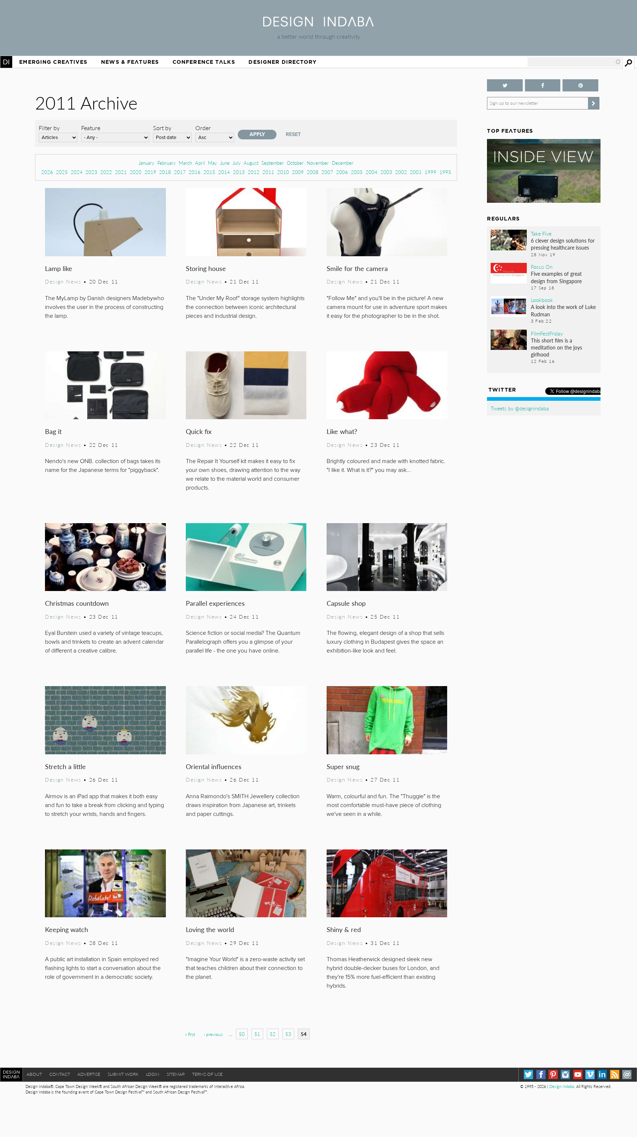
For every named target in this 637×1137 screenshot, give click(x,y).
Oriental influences (213, 766)
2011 (268, 171)
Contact (59, 1074)
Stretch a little (65, 766)
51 (257, 1033)
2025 (62, 171)
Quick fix (199, 431)
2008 (312, 171)
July (237, 162)
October (295, 162)
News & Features (130, 62)
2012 (254, 171)
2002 (401, 171)
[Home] (318, 24)
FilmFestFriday (547, 333)
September (272, 162)
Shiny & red (344, 929)
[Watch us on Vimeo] (590, 1074)
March (185, 162)
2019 (150, 171)
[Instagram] (565, 1074)
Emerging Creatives (53, 62)
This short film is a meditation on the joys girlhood (556, 347)
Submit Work (123, 1074)
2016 (195, 171)
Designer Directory (282, 62)
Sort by (162, 128)
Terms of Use (207, 1074)
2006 (342, 171)
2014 (224, 171)
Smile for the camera (357, 268)
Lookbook (542, 299)
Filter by (49, 128)
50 (242, 1033)
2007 (327, 171)
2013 (239, 171)
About (34, 1074)
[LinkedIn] (602, 1074)
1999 (430, 171)
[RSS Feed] (614, 1074)
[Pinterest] (553, 1074)
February (166, 162)
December (343, 162)
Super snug (343, 766)
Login (152, 1074)
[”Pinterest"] (580, 85)
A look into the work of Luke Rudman (563, 310)
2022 (106, 171)
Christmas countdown (77, 603)
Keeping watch (66, 929)
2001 (416, 171)
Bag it (53, 431)
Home (6, 62)
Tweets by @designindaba (520, 408)
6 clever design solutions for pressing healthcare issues (563, 244)
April (200, 162)
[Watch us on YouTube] (577, 1074)
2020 (136, 171)
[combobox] (574, 62)
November (318, 162)
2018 (165, 171)
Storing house (206, 268)
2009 (298, 171)
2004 (371, 171)
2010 (283, 171)
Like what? (342, 431)
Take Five (541, 233)
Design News (63, 281)
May (212, 162)
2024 (77, 171)
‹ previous (213, 1034)
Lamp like (58, 268)
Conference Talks (204, 62)
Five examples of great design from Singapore (556, 277)
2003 (386, 171)
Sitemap (176, 1074)
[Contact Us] (626, 1074)
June (225, 162)
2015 (209, 171)
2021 (121, 171)
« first (190, 1034)
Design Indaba (561, 1086)
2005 (357, 171)
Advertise (88, 1074)
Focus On (542, 266)
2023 (91, 171)
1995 (445, 171)
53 (288, 1033)
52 (273, 1033)
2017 (180, 171)
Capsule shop (346, 603)
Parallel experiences (215, 603)
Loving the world (210, 929)
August (251, 162)
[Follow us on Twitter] (504, 85)
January (146, 162)
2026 (47, 171)
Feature (90, 128)
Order (203, 128)
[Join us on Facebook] (542, 85)
